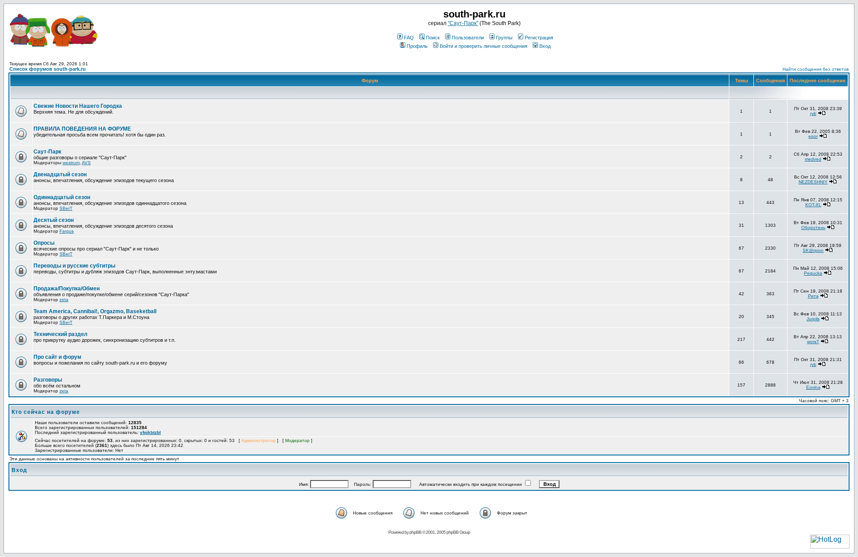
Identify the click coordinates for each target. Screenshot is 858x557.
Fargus (66, 231)
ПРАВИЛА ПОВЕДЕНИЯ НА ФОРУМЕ (82, 129)
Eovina (813, 387)
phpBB (415, 532)
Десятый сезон (54, 220)
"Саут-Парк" (463, 23)
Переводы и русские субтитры (74, 266)
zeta (63, 299)
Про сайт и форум (57, 357)
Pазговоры (48, 380)
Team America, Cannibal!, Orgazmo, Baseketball (95, 311)
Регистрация (539, 37)
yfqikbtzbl (150, 432)
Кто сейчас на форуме (46, 412)
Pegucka (813, 273)
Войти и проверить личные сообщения (483, 46)
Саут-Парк (47, 152)
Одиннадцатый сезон (62, 197)
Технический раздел (61, 334)
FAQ (409, 37)
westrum (71, 162)
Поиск (433, 37)
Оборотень (813, 227)
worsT (813, 341)
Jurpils (813, 318)
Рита (813, 295)
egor (813, 136)
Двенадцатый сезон (60, 174)
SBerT (65, 208)
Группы (504, 37)
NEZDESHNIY (813, 181)
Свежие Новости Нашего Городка (78, 106)
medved (813, 159)
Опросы (44, 243)
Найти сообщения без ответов (815, 69)
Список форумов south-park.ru (47, 69)
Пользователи (468, 37)
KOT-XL (813, 204)
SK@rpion (813, 250)
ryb (813, 113)
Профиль (417, 46)
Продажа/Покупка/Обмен (67, 288)
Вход (545, 46)
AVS (86, 162)
